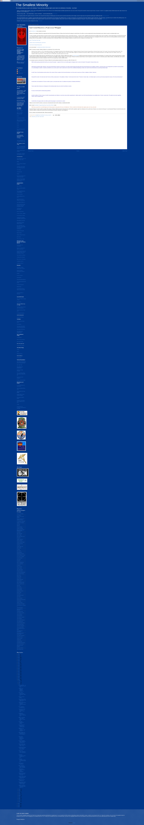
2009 (19, 674)
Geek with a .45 (34, 31)
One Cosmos (19, 586)
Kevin (19, 71)
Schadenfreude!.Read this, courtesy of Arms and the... (22, 748)
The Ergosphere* (19, 615)
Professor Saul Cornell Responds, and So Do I (37, 42)
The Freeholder (19, 618)
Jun (19, 793)
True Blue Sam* (19, 641)
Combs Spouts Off (20, 546)
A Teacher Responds (20, 284)
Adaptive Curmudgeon (20, 522)
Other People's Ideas (21, 61)
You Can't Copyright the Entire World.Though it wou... (22, 710)
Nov (19, 682)
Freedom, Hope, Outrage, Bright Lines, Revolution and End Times (21, 180)
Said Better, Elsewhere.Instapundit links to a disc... (22, 756)
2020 (19, 657)
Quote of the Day (19, 194)
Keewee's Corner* (20, 570)
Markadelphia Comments (21, 220)
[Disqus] (77, 133)
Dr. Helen (18, 549)
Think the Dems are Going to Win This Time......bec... (22, 745)
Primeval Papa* (19, 589)
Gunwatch (18, 560)
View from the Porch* (20, 644)
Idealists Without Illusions (21, 234)
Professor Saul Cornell (20, 101)
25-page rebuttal (76, 55)
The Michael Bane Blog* (21, 622)
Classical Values (19, 540)
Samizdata (18, 593)
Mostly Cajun (19, 576)
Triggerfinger (19, 639)
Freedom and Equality (20, 230)
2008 (19, 676)
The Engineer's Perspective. (21, 763)
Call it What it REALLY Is (21, 202)
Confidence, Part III (20, 261)
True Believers (19, 337)
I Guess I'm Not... (21, 213)
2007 (19, 677)
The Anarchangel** (20, 607)
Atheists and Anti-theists (21, 697)
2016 (19, 663)
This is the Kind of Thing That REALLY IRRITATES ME (21, 374)
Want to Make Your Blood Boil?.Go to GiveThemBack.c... (22, 733)
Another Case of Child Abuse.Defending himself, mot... (22, 777)
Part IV (18, 127)
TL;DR (18, 404)
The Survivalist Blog (20, 627)
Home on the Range (20, 513)
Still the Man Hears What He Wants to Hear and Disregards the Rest (21, 205)
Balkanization (19, 286)
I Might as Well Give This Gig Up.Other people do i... (22, 786)
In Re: (19, 357)
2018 (19, 660)
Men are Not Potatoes (20, 573)
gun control (37, 116)
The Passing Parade (20, 624)
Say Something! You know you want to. (45, 115)
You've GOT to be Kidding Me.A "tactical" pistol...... (22, 725)
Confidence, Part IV (20, 263)
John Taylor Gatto (20, 569)
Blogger (74, 822)
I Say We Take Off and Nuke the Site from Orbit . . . (21, 289)
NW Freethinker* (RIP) (20, 582)
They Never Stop (21, 329)
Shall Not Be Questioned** (21, 599)
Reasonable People (20, 341)
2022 (19, 654)
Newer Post (30, 150)
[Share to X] (57, 115)
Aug (19, 790)
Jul (19, 792)
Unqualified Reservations (21, 642)
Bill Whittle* (19, 532)
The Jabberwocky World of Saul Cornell (43, 47)
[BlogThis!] (56, 115)
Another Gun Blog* (20, 528)
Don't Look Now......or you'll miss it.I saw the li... (22, 686)
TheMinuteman (20, 73)
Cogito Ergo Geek (20, 543)
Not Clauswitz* (19, 580)
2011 (19, 671)
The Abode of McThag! (20, 603)
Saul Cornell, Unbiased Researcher (35, 44)
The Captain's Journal (20, 612)
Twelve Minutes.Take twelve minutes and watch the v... (22, 700)
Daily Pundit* (19, 547)
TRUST (18, 173)
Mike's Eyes (19, 575)
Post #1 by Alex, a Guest (21, 96)
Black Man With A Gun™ (21, 536)
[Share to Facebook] (58, 115)
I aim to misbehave (20, 563)
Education (33, 116)
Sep (19, 789)
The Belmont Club (20, 611)
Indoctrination (19, 277)
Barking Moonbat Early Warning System (20, 530)
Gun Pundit (19, 559)
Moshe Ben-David (106, 15)
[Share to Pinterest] (59, 115)
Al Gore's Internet (20, 275)
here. (19, 94)
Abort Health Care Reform (21, 255)
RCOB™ (18, 273)
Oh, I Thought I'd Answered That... (22, 707)
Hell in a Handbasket (20, 562)
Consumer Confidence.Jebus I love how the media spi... (22, 760)
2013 (19, 668)
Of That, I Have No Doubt (21, 380)
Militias (18, 161)
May (20, 795)
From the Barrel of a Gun (21, 555)
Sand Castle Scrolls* (20, 595)
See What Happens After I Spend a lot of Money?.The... (22, 741)
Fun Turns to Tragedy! (20, 556)
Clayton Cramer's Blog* (20, 542)
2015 (19, 665)
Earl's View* (19, 550)
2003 (19, 806)
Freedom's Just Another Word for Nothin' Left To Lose (21, 401)
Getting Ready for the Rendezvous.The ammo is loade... (22, 783)
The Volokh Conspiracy (20, 635)
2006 (19, 679)
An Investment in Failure (21, 215)
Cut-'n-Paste (19, 169)
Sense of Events (19, 598)
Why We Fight (19, 232)
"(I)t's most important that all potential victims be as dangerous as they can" (21, 147)
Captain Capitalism (20, 539)
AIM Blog (18, 524)
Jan (19, 801)
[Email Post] (53, 115)
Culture (18, 349)
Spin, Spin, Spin (19, 364)
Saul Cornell (42, 116)
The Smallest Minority (32, 5)
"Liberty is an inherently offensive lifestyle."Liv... (21, 689)
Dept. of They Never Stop (34, 40)
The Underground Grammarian (19, 631)
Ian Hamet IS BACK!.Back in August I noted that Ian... (22, 714)
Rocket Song (19, 592)
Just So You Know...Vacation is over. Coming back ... (22, 752)
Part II (21, 138)
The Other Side (19, 171)
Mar (19, 798)
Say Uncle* (19, 596)
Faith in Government (20, 211)
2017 (19, 662)
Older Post (124, 150)
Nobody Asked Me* (20, 579)
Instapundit (18, 565)
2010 (19, 673)
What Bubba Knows (20, 649)
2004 (19, 805)
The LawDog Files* (20, 621)
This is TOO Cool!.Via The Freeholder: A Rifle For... (22, 694)
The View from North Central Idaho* (20, 633)
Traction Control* (19, 638)
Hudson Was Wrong (20, 317)
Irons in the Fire (19, 566)
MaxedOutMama (32, 11)
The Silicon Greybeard (20, 625)
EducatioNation (19, 552)
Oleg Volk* (18, 585)
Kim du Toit (55, 13)
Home (77, 150)
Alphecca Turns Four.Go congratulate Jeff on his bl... (22, 729)
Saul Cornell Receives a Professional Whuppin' (21, 738)
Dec (19, 680)
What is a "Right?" (20, 110)
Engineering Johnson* (20, 553)
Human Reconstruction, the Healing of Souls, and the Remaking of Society (21, 252)
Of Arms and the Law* (20, 583)
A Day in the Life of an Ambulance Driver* (20, 519)
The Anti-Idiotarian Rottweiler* (20, 609)
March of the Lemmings (21, 339)
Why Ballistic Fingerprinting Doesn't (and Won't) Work (43, 105)
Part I (18, 138)
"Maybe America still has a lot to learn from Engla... (22, 774)
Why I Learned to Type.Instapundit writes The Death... (22, 766)
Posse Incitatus (19, 588)
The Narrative (19, 324)
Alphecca (18, 525)
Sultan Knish (105, 18)
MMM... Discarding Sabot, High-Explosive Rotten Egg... (22, 718)
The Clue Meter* (19, 614)
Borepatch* (18, 537)
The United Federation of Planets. (21, 722)
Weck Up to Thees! (20, 647)
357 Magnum (19, 515)
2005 (19, 803)
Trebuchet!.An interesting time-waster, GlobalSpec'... (22, 770)
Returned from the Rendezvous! (22, 780)
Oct (19, 683)
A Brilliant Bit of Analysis (21, 257)
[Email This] (55, 115)
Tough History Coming (20, 345)
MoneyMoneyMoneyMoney (21, 279)
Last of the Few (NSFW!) (21, 572)
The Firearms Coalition (20, 617)
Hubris (18, 351)
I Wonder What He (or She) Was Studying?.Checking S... (22, 704)
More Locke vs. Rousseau (21, 259)
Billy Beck (40, 20)
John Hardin (20, 69)
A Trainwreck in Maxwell (21, 521)
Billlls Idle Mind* (19, 533)
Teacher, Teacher (19, 602)
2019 (19, 659)
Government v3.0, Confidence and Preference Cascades (21, 407)
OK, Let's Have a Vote (20, 238)
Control (19, 236)
